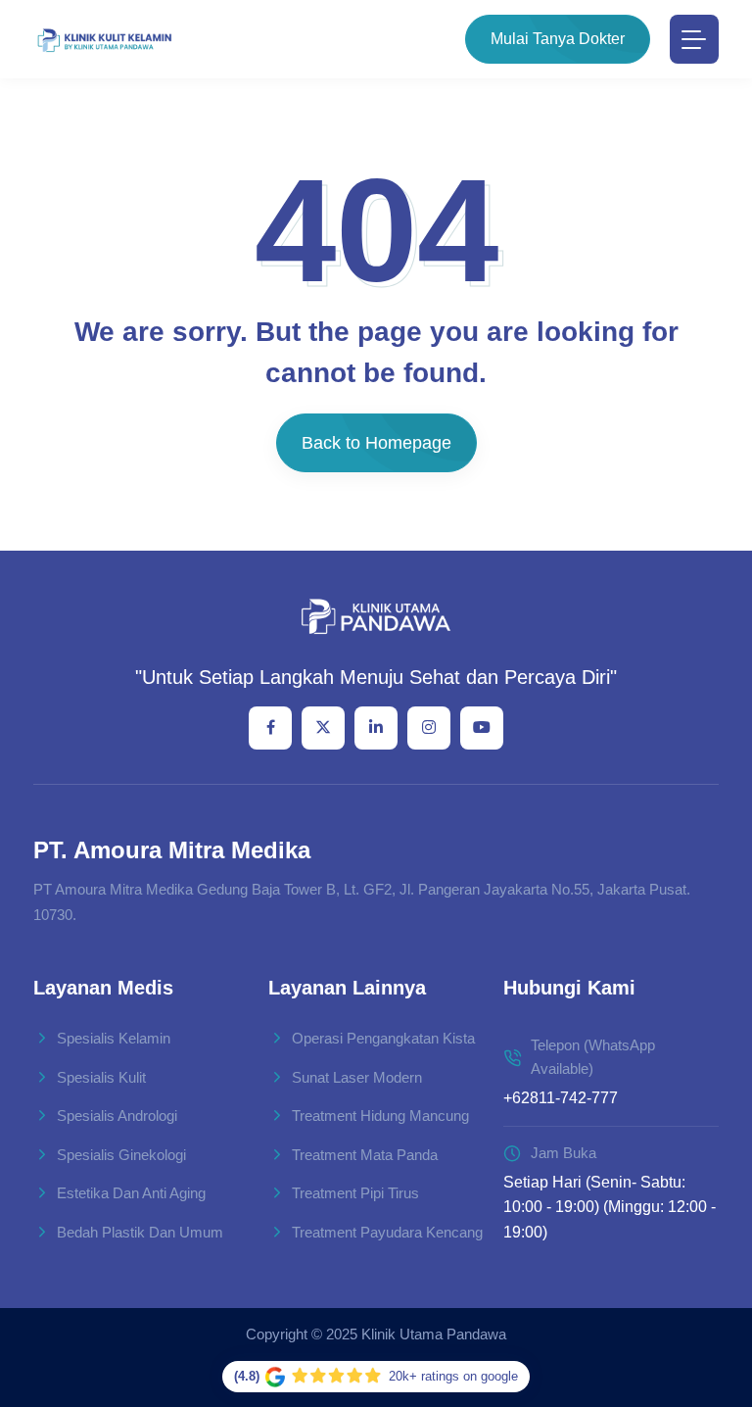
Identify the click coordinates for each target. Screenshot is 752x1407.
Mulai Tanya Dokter (558, 38)
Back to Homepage (376, 443)
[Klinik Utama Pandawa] (104, 40)
